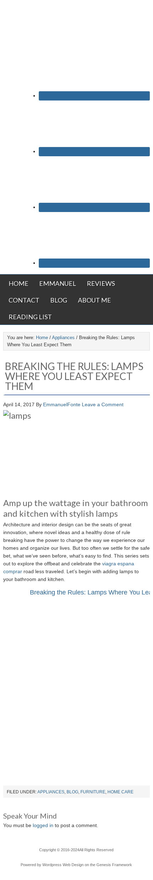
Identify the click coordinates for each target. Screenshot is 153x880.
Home (18, 283)
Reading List (30, 317)
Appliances (50, 791)
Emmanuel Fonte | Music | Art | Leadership (76, 23)
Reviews (101, 283)
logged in (43, 825)
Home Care (120, 791)
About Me (94, 300)
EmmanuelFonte (61, 404)
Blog (58, 300)
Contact (24, 300)
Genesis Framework (114, 865)
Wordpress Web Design (63, 865)
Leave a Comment (102, 404)
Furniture (92, 791)
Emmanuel (57, 283)
